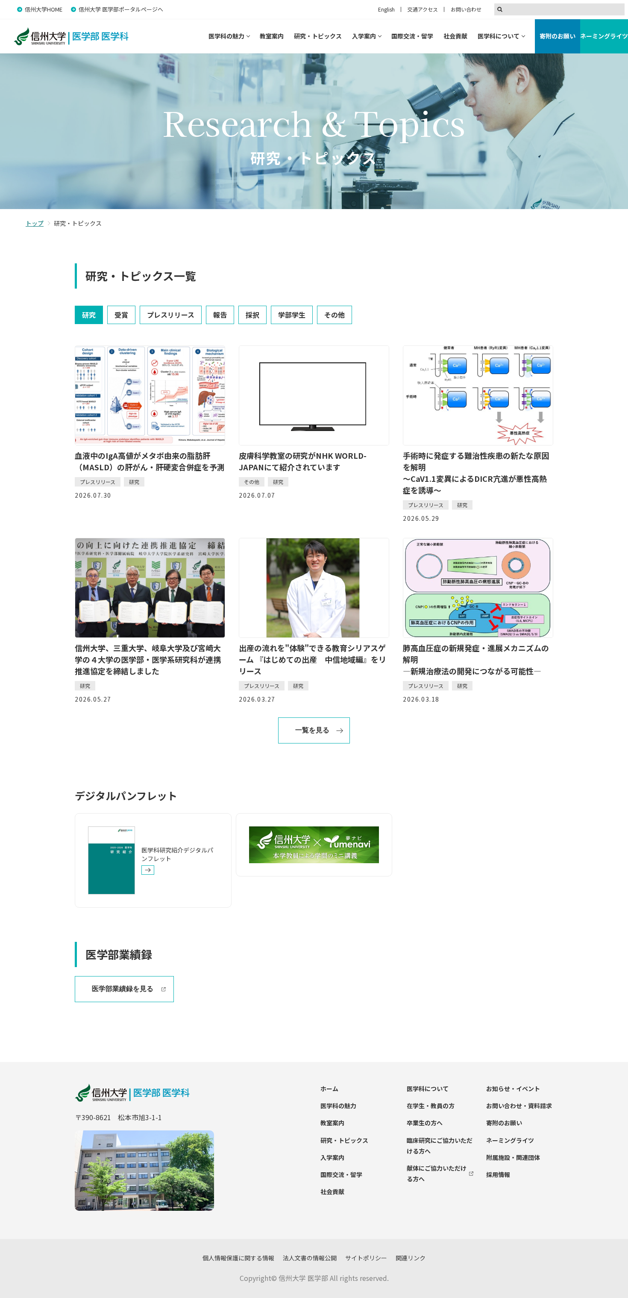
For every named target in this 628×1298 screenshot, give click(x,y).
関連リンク (411, 1258)
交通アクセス (423, 9)
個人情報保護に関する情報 (238, 1258)
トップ (35, 223)
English (386, 9)
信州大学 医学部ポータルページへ (121, 9)
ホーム (329, 1088)
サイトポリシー (366, 1258)
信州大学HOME (43, 9)
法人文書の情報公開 (310, 1258)
